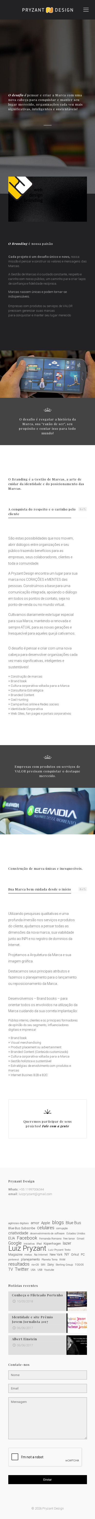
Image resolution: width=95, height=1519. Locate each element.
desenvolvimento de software (47, 1233)
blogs (58, 1222)
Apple (45, 1223)
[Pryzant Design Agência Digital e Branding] (47, 9)
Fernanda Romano (50, 1238)
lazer (67, 1243)
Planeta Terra (49, 1259)
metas (28, 1254)
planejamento (30, 1259)
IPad (39, 1243)
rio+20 (35, 1264)
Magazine (15, 1254)
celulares (45, 1228)
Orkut (75, 1254)
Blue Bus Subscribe (21, 1228)
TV (10, 1269)
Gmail (80, 1238)
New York (56, 1254)
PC (83, 1254)
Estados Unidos (75, 1233)
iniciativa (29, 1243)
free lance (69, 1238)
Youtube (49, 1269)
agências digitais (18, 1223)
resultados (18, 1264)
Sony (50, 1264)
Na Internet (41, 1254)
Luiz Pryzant (27, 1248)
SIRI (43, 1264)
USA (33, 1269)
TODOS (79, 1264)
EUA (11, 1238)
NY (67, 1254)
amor (35, 1223)
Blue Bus (73, 1222)
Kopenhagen (52, 1243)
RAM (62, 1259)
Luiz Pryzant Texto (59, 1249)
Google (15, 1243)
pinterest (13, 1259)
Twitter (22, 1269)
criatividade (18, 1233)
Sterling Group (64, 1264)
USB (40, 1269)
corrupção (62, 1228)
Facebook (27, 1238)
